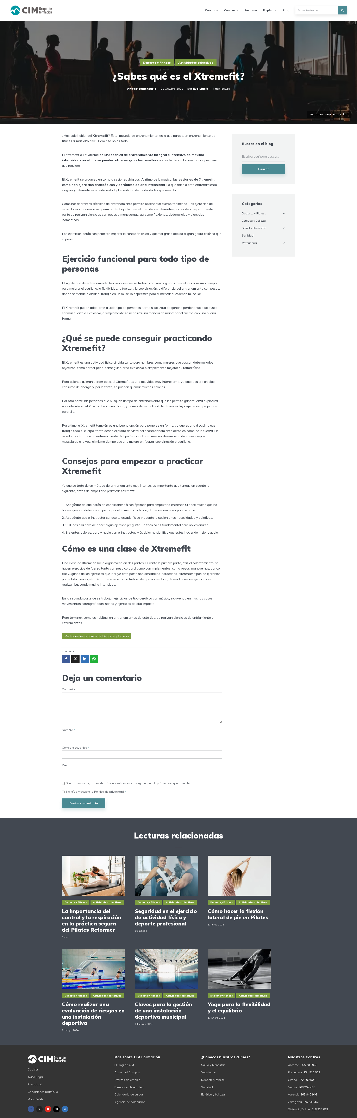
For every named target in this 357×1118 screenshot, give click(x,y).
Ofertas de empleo (127, 1080)
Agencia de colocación (129, 1102)
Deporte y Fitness (157, 62)
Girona (292, 1080)
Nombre (68, 730)
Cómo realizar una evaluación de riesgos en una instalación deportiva (93, 1013)
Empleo (268, 10)
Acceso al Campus (127, 1072)
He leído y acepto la (96, 791)
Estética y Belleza (254, 220)
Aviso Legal (35, 1077)
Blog (286, 10)
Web (65, 765)
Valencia (294, 1094)
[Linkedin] (65, 1109)
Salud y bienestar (213, 1065)
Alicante (293, 1065)
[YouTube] (48, 1109)
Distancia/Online (299, 1109)
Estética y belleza (213, 1094)
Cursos (210, 10)
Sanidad (247, 235)
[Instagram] (56, 1109)
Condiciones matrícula (43, 1092)
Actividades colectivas (195, 62)
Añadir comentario (141, 88)
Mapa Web (35, 1099)
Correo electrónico (75, 747)
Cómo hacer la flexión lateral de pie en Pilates (238, 914)
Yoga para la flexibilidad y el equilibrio (239, 1007)
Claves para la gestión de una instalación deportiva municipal (163, 1010)
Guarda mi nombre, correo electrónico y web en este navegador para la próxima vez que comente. (128, 783)
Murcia (292, 1087)
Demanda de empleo (129, 1087)
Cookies (33, 1069)
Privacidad (35, 1084)
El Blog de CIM (124, 1065)
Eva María (200, 88)
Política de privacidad (109, 791)
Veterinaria (249, 243)
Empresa (251, 10)
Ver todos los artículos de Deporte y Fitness (96, 636)
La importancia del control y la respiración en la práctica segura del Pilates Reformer (91, 920)
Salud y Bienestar (254, 228)
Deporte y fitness (213, 1080)
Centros (229, 10)
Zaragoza (295, 1102)
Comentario (70, 689)
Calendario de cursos (129, 1094)
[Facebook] (31, 1109)
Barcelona (295, 1072)
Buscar (263, 169)
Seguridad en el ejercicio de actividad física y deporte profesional (166, 917)
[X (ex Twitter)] (39, 1109)
